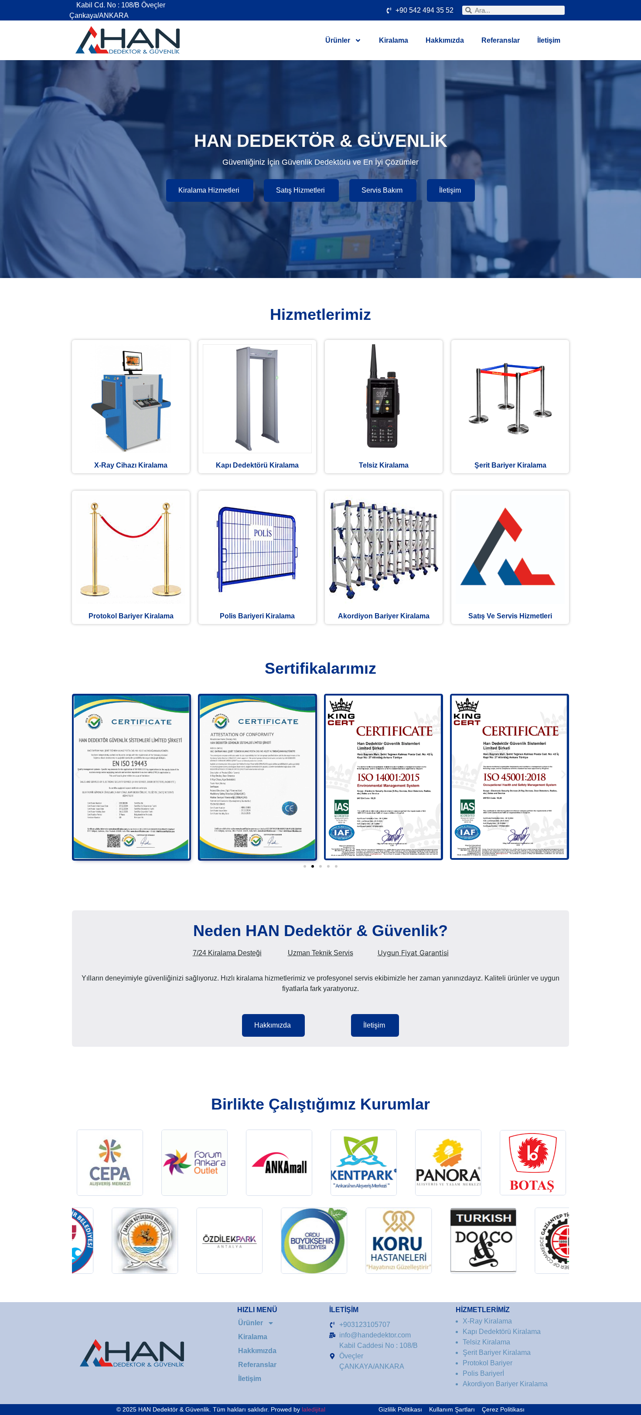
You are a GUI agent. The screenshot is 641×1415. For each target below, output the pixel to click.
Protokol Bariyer (131, 616)
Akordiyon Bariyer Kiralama (384, 616)
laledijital (313, 1409)
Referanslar (500, 40)
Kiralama (393, 40)
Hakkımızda (445, 40)
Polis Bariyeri (257, 616)
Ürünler (337, 40)
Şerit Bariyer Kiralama (510, 465)
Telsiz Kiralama (384, 465)
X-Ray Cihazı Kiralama (130, 465)
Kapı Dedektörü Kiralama (257, 465)
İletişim (548, 40)
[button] (77, 774)
